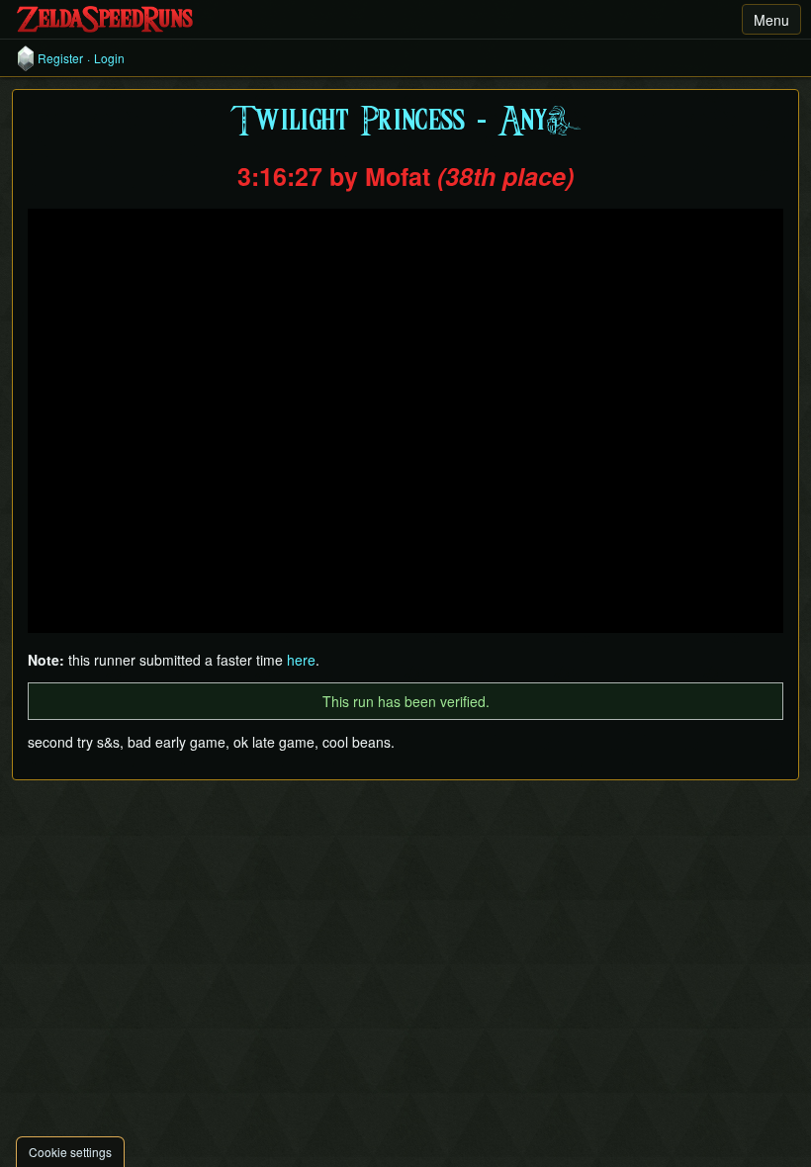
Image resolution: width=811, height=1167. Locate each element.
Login (109, 58)
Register (60, 58)
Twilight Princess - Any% (405, 122)
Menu (771, 20)
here (301, 660)
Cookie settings (70, 1151)
